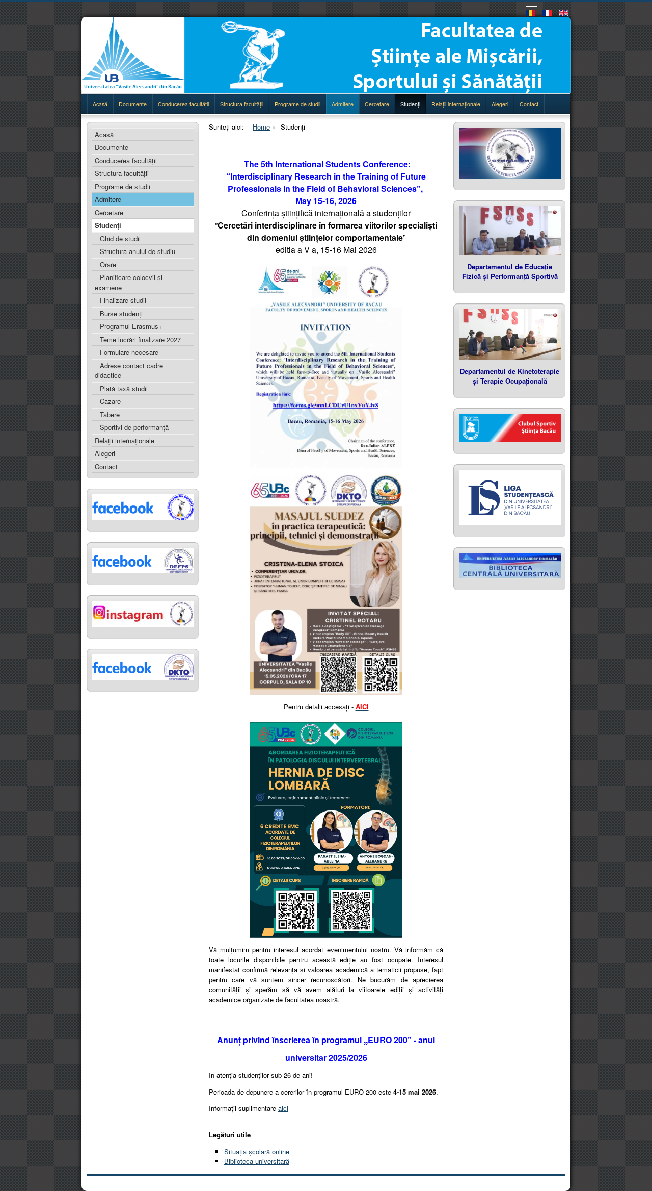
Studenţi (410, 104)
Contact (529, 104)
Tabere (110, 414)
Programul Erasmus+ (131, 326)
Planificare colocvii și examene (128, 282)
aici (283, 1108)
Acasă (100, 104)
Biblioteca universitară (256, 1161)
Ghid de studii (120, 238)
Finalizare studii (123, 300)
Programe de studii (297, 104)
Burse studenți (121, 313)
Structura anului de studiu (137, 251)
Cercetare (377, 104)
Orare (108, 264)
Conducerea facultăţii (183, 104)
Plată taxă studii (124, 388)
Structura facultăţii (241, 104)
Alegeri (500, 104)
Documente (133, 104)
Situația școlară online (256, 1151)
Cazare (110, 401)
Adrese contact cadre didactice (129, 371)
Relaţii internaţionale (455, 104)
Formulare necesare (129, 352)
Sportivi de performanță (134, 427)
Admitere (343, 104)
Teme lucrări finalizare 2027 (140, 339)
